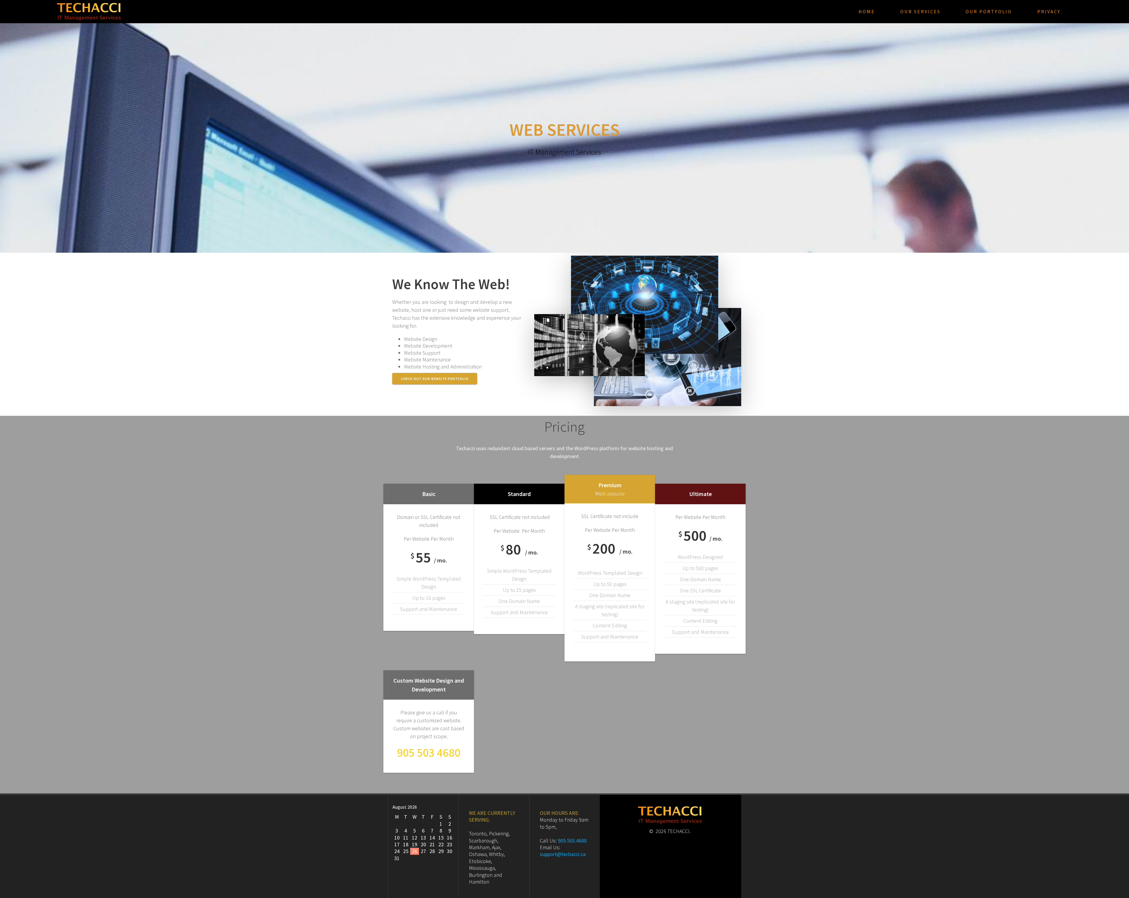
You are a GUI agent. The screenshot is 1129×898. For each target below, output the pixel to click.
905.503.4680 (572, 840)
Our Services (920, 11)
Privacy (1048, 11)
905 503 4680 (428, 752)
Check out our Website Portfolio (434, 378)
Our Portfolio (989, 11)
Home (867, 11)
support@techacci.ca (563, 854)
